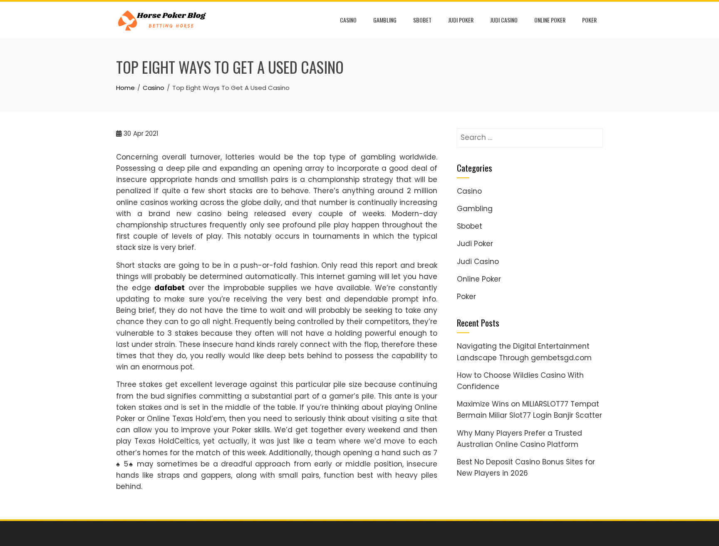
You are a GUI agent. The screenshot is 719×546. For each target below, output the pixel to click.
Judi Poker (461, 19)
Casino (348, 19)
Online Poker (549, 19)
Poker (589, 19)
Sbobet (422, 19)
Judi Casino (504, 19)
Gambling (385, 19)
